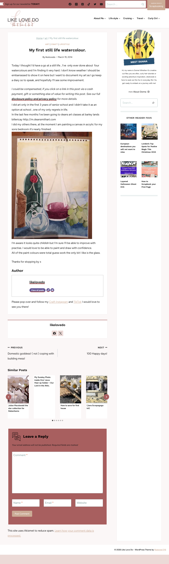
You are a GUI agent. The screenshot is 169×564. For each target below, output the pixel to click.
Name (18, 502)
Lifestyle (65, 44)
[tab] (52, 420)
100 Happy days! (97, 350)
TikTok (77, 301)
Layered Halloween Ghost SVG (128, 184)
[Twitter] (95, 4)
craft (54, 44)
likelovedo (50, 57)
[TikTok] (89, 4)
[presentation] (18, 389)
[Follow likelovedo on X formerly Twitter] (60, 333)
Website (82, 502)
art (47, 44)
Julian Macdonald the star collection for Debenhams (18, 408)
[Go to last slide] (8, 397)
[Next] (106, 397)
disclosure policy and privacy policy (34, 99)
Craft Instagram (58, 301)
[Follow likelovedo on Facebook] (54, 333)
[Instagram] (76, 4)
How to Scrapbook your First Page (149, 184)
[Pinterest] (82, 4)
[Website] (48, 290)
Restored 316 (160, 550)
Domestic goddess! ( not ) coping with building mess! (31, 353)
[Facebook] (70, 4)
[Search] (153, 102)
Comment (20, 455)
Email (49, 502)
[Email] (101, 4)
